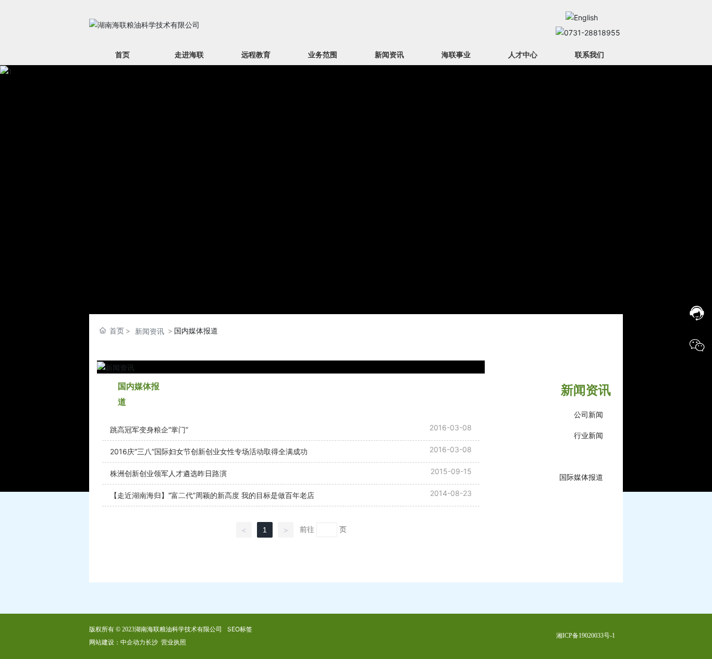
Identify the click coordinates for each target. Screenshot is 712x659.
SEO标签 (239, 629)
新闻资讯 (149, 331)
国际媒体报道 (581, 477)
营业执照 (173, 642)
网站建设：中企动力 (117, 642)
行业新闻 (588, 435)
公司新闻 (588, 414)
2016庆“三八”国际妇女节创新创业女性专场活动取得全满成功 (209, 451)
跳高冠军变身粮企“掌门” (149, 429)
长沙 (151, 642)
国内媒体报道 (581, 455)
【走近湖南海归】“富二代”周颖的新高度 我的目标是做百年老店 (212, 495)
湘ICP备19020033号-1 (585, 635)
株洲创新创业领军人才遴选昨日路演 (168, 473)
